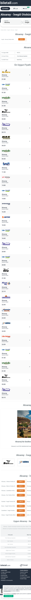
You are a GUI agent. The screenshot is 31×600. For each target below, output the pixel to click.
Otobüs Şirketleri (4, 577)
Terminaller (3, 578)
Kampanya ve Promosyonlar (7, 580)
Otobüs (6, 8)
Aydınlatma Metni (7, 591)
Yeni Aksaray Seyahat (22, 56)
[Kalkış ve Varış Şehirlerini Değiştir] (22, 22)
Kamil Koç (19, 59)
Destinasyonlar (4, 575)
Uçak (16, 8)
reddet (17, 589)
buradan (14, 593)
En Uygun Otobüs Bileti (5, 572)
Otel (26, 8)
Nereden (6, 20)
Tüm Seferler (3, 573)
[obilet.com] (9, 4)
